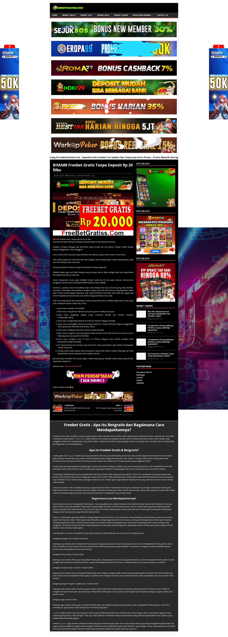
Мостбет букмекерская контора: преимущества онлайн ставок (159, 313)
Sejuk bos (63, 623)
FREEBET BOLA (103, 15)
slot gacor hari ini (144, 372)
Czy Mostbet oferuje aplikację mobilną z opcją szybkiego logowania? (160, 327)
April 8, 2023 (60, 175)
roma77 (139, 377)
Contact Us (162, 15)
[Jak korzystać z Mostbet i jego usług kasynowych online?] (141, 358)
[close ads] (218, 46)
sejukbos (140, 383)
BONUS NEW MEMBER (142, 15)
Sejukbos (56, 613)
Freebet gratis (79, 439)
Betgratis (71, 456)
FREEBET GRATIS (69, 15)
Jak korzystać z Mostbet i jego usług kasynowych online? (161, 355)
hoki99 (139, 380)
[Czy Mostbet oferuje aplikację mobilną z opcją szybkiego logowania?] (141, 330)
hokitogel (140, 375)
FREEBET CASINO (121, 15)
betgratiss (71, 175)
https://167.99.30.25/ (73, 366)
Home (54, 15)
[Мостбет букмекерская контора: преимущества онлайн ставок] (141, 316)
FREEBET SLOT (86, 15)
